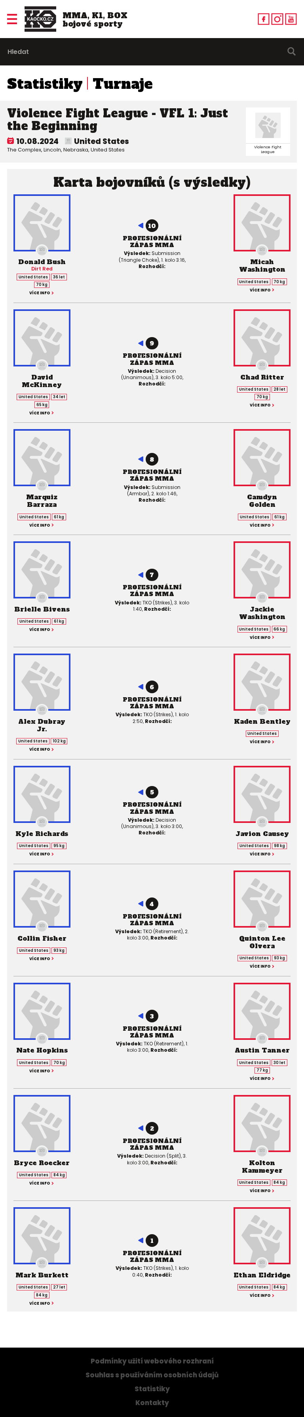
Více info (39, 293)
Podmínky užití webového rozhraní (152, 1361)
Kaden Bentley (262, 721)
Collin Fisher (41, 938)
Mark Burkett (41, 1275)
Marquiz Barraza (41, 501)
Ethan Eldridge (262, 1275)
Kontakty (152, 1402)
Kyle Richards (41, 833)
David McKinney (42, 381)
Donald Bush (42, 261)
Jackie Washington (262, 613)
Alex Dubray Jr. (41, 725)
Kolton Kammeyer (262, 1166)
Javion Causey (262, 833)
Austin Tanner (262, 1050)
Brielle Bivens (42, 609)
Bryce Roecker (42, 1162)
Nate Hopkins (42, 1050)
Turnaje (123, 84)
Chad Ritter (262, 377)
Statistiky (45, 84)
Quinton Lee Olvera (262, 942)
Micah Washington (262, 265)
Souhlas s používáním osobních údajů (152, 1375)
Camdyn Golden (262, 501)
